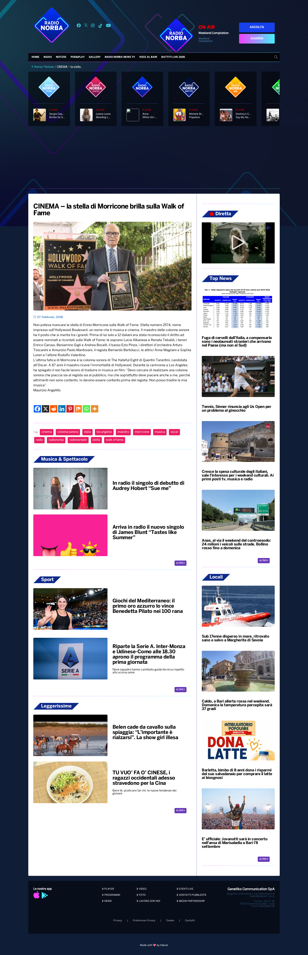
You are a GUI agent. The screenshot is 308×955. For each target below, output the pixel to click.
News (108, 901)
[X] (45, 408)
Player (109, 889)
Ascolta (257, 27)
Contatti (190, 920)
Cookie (170, 920)
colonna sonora (67, 432)
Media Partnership (191, 901)
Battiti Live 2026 (173, 57)
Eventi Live (185, 889)
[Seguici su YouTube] (108, 26)
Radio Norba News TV (120, 57)
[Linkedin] (62, 408)
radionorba (56, 440)
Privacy (117, 920)
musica (160, 432)
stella (96, 440)
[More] (94, 408)
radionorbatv (78, 440)
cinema (46, 432)
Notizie (61, 57)
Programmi (112, 895)
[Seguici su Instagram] (93, 26)
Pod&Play (78, 57)
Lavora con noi (149, 901)
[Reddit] (53, 408)
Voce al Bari (148, 57)
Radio (48, 57)
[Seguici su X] (86, 26)
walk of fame (114, 440)
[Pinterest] (70, 408)
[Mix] (78, 408)
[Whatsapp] (86, 408)
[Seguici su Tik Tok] (100, 26)
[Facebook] (37, 408)
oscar (174, 432)
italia (87, 432)
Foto (142, 895)
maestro (123, 432)
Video (142, 889)
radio (39, 440)
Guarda (257, 38)
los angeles (104, 432)
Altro (180, 563)
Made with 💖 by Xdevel (154, 945)
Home (35, 57)
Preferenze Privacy (144, 920)
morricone (142, 432)
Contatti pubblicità (192, 895)
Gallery (95, 57)
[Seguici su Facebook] (79, 26)
